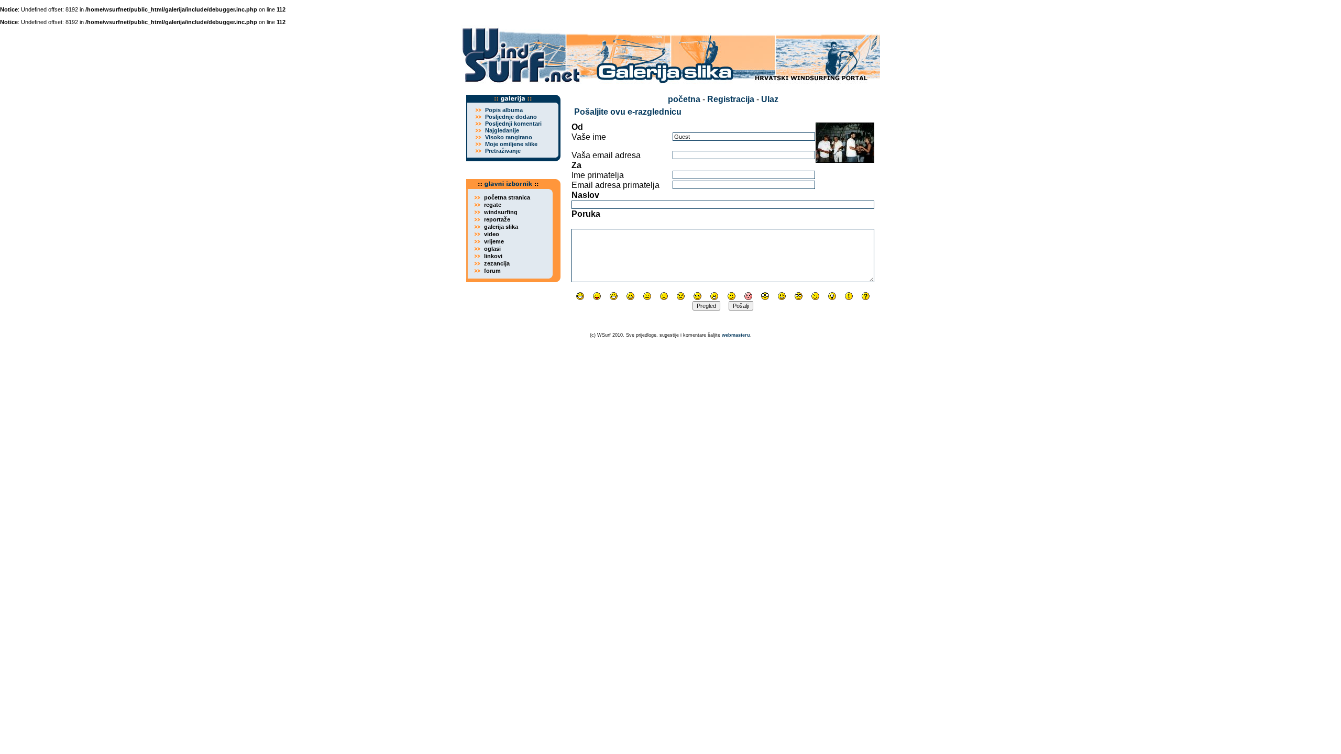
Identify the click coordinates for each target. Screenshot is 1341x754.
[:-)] (630, 296)
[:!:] (849, 296)
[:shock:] (765, 296)
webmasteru (736, 335)
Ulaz (769, 99)
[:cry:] (681, 296)
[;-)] (815, 296)
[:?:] (866, 296)
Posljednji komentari (513, 123)
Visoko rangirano (508, 137)
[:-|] (647, 296)
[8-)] (697, 296)
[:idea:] (832, 296)
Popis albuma (504, 110)
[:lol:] (580, 296)
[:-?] (731, 296)
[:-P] (597, 296)
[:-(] (664, 296)
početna (684, 99)
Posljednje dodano (511, 117)
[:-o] (714, 296)
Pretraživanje (503, 151)
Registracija (730, 99)
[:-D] (614, 296)
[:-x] (782, 296)
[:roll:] (799, 296)
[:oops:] (748, 296)
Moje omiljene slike (511, 144)
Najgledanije (502, 130)
